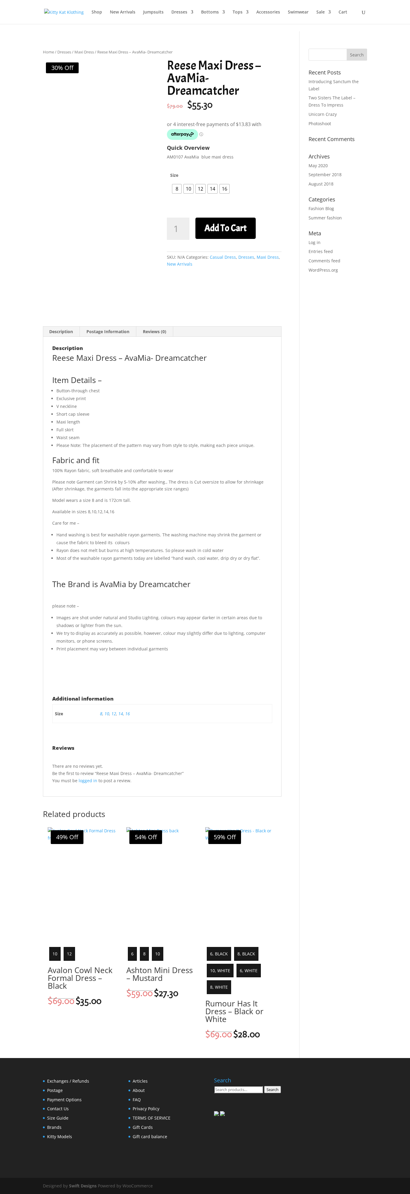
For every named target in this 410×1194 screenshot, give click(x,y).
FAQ (137, 1099)
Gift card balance (150, 1136)
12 (113, 713)
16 (127, 713)
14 (120, 713)
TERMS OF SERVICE (151, 1118)
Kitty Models (59, 1136)
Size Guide (57, 1118)
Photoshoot (320, 123)
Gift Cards (143, 1127)
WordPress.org (323, 270)
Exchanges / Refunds (68, 1081)
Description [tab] (61, 331)
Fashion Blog (321, 208)
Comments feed (324, 261)
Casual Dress (223, 257)
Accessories (268, 12)
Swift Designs (83, 1186)
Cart (343, 12)
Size (174, 175)
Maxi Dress (84, 52)
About (139, 1090)
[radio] (176, 188)
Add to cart (225, 228)
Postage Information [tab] (107, 331)
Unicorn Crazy (323, 114)
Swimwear (298, 12)
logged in (88, 780)
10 (106, 713)
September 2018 (325, 174)
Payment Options (64, 1099)
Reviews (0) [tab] (154, 331)
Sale (320, 12)
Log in (315, 242)
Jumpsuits (153, 12)
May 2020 (318, 165)
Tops (238, 12)
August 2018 (321, 184)
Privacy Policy (146, 1108)
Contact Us (58, 1108)
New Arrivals (122, 12)
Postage (55, 1090)
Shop (97, 12)
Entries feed (321, 251)
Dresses (179, 12)
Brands (54, 1127)
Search (273, 1089)
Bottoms (210, 12)
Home (48, 52)
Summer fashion (325, 218)
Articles (140, 1081)
